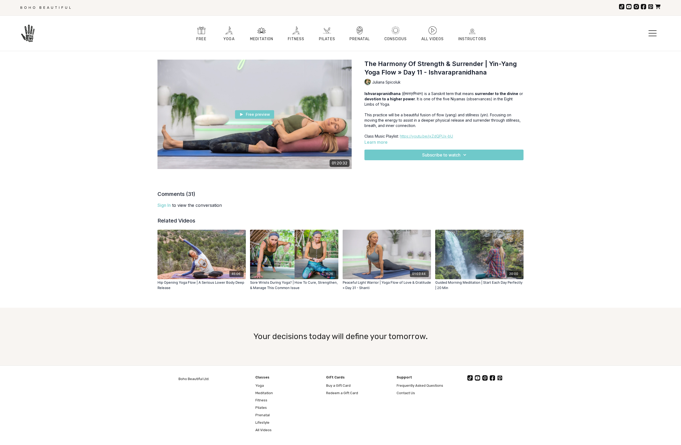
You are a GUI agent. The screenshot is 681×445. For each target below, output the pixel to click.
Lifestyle (262, 423)
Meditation (264, 393)
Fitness (261, 400)
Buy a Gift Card (338, 386)
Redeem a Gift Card (342, 393)
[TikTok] (621, 6)
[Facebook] (643, 6)
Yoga (259, 386)
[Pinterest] (650, 6)
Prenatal (262, 415)
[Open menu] (653, 33)
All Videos (263, 430)
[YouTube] (629, 6)
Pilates (261, 408)
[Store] (658, 6)
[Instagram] (636, 6)
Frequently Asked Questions (420, 386)
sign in (164, 205)
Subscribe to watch (441, 155)
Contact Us (406, 393)
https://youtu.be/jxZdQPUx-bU (426, 136)
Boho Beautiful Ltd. (193, 379)
